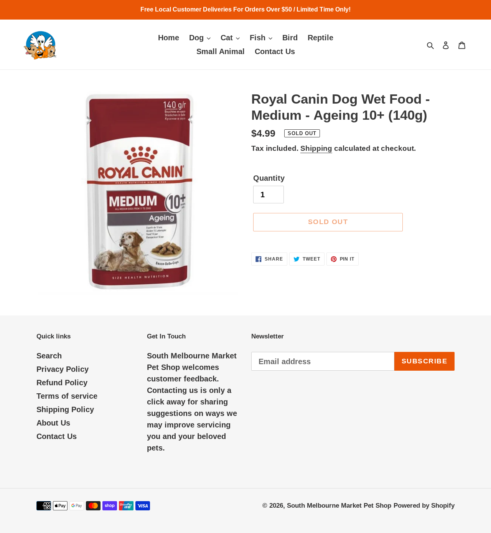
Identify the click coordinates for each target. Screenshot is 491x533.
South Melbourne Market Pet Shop (339, 505)
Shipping (316, 148)
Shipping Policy (65, 409)
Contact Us (56, 436)
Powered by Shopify (424, 505)
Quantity (269, 178)
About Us (53, 423)
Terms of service (66, 396)
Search (49, 355)
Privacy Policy (62, 369)
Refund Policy (61, 382)
